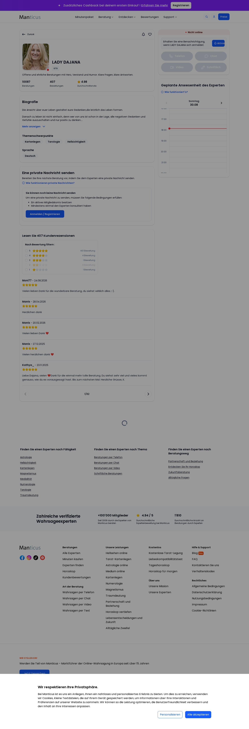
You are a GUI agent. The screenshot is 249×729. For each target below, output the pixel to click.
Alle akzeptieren (198, 714)
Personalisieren (170, 714)
